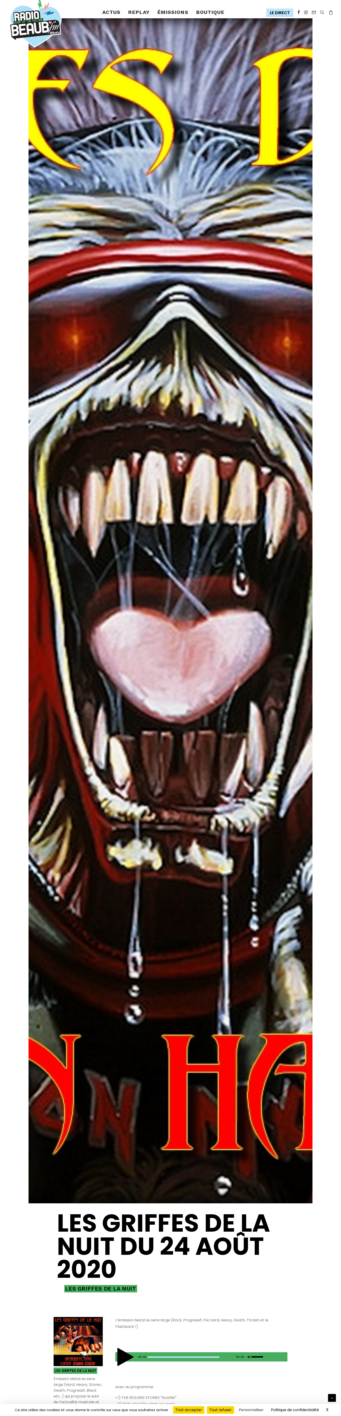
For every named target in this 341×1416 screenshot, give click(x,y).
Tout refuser (220, 1410)
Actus (111, 12)
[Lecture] (118, 1358)
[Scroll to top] (332, 1397)
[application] (201, 1357)
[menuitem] (111, 12)
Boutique (210, 12)
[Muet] (248, 1358)
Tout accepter (188, 1410)
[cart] (330, 12)
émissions (172, 12)
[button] (280, 12)
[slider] (258, 1356)
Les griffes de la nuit (100, 1288)
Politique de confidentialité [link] (295, 1410)
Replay (139, 12)
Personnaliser (251, 1410)
